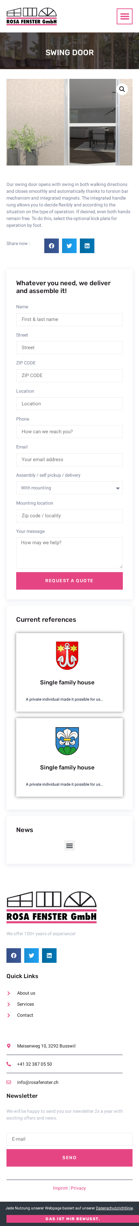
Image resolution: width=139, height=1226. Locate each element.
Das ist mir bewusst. (73, 1219)
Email (21, 447)
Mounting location (34, 503)
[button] (125, 16)
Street (22, 335)
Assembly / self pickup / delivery (48, 475)
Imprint (60, 1188)
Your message (30, 531)
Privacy (78, 1188)
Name (22, 306)
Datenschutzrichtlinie (114, 1208)
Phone (22, 419)
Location (25, 391)
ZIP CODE (26, 363)
